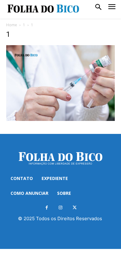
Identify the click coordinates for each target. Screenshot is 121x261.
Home (11, 25)
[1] (60, 119)
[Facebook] (46, 207)
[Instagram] (60, 207)
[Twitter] (74, 207)
